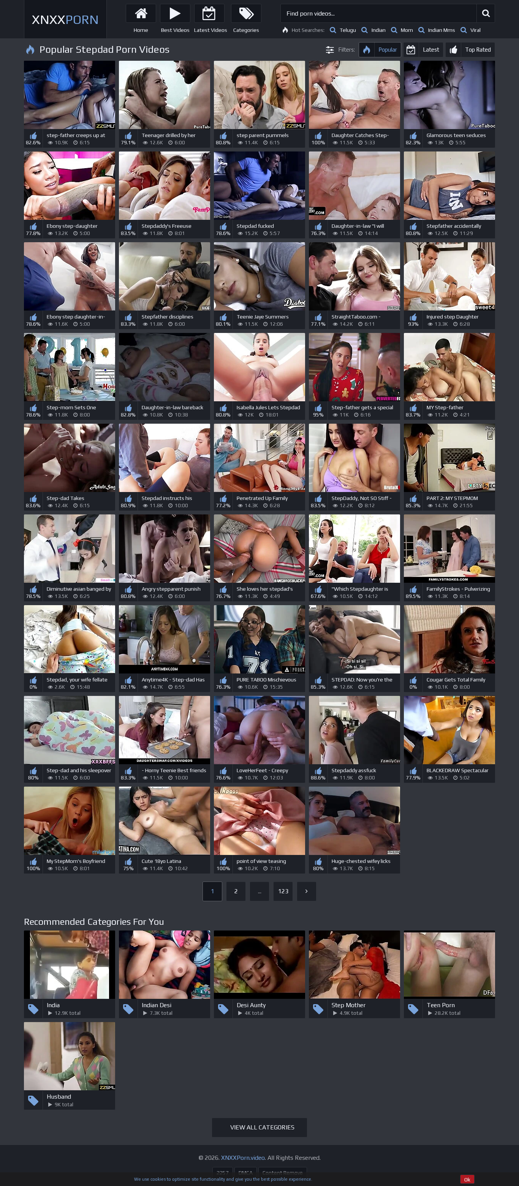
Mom (407, 30)
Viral (475, 30)
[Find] (485, 13)
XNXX (65, 19)
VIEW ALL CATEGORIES (262, 1127)
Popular (387, 49)
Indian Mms (441, 30)
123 (283, 891)
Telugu (348, 30)
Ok (467, 1180)
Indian (378, 30)
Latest (431, 49)
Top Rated (478, 49)
